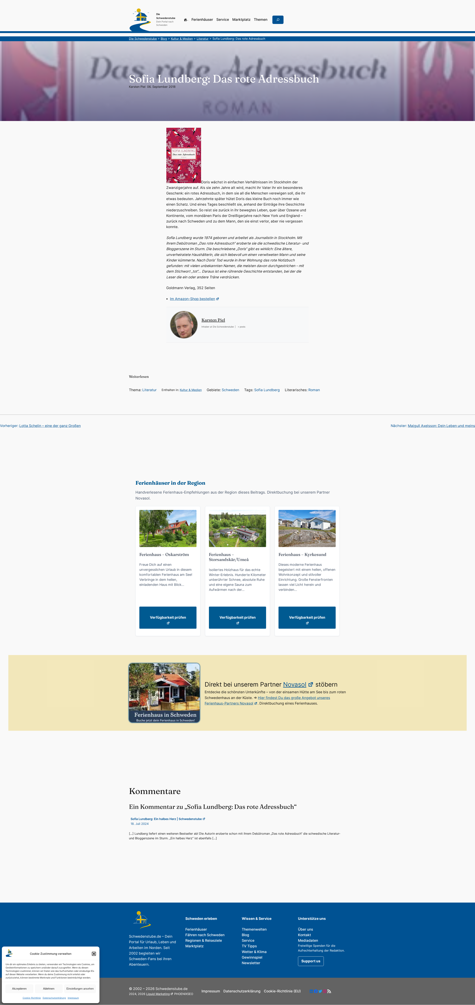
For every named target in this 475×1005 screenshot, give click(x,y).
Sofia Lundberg (267, 390)
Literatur (149, 390)
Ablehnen (48, 988)
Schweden (230, 390)
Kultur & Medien (191, 390)
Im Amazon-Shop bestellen (192, 299)
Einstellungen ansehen (80, 988)
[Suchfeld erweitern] (278, 20)
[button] (94, 954)
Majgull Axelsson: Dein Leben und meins (441, 426)
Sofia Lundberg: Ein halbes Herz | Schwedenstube (166, 819)
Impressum (73, 997)
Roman (314, 390)
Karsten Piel (137, 87)
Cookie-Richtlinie (32, 997)
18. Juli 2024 (140, 824)
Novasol (294, 684)
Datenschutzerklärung (54, 997)
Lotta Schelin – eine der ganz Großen (50, 426)
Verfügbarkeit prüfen (168, 617)
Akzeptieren (19, 988)
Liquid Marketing (158, 994)
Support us (310, 961)
